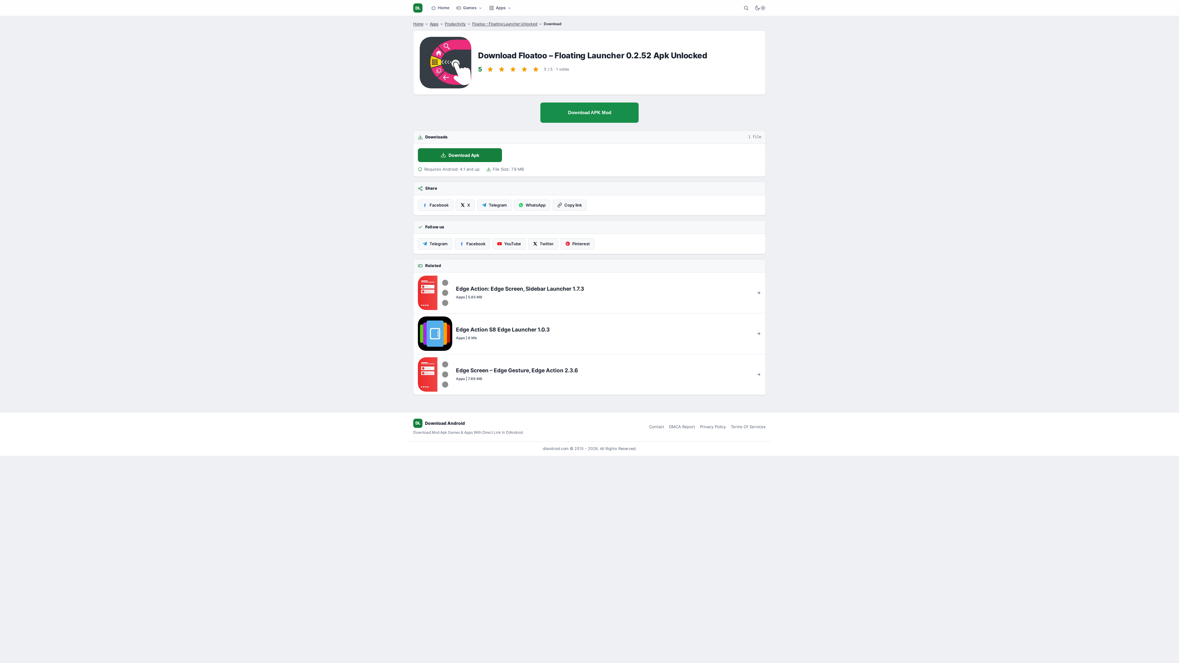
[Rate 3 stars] (513, 69)
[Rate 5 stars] (536, 69)
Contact (656, 426)
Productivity (455, 23)
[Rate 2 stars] (501, 69)
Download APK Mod (589, 112)
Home (443, 7)
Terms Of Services (748, 426)
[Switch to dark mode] (760, 8)
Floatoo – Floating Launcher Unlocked (504, 23)
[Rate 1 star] (490, 69)
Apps (501, 7)
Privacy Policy (713, 426)
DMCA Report (682, 426)
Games (470, 7)
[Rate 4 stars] (524, 69)
